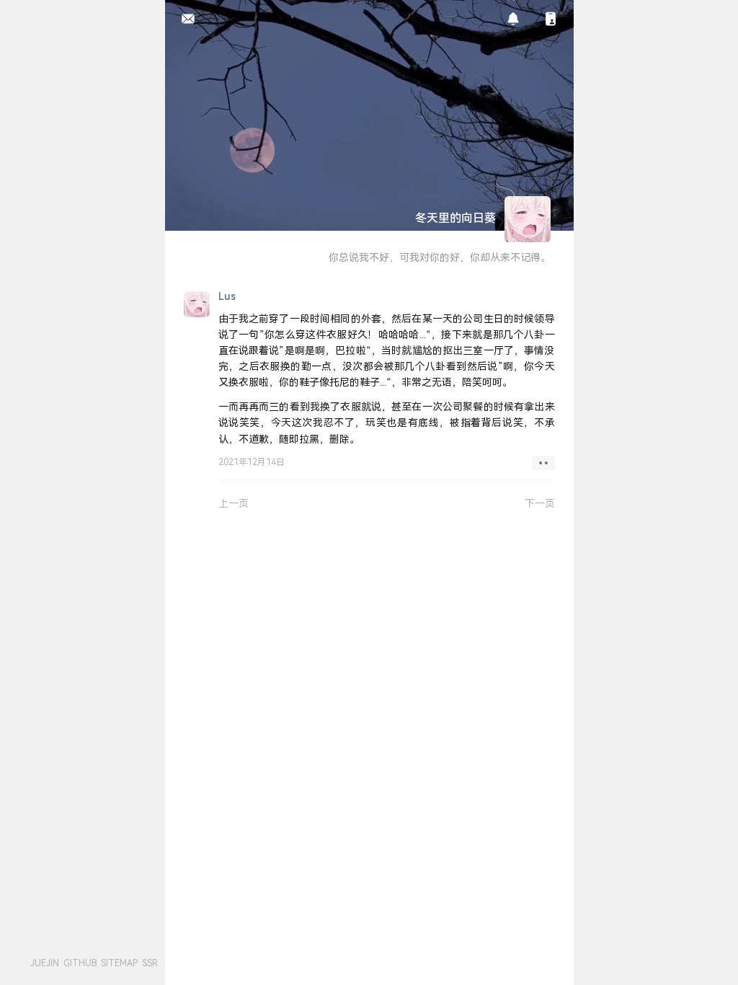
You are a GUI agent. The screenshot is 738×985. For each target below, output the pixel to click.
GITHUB (80, 963)
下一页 (540, 503)
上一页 (233, 503)
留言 (184, 19)
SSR (150, 963)
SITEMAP (119, 963)
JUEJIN (44, 963)
